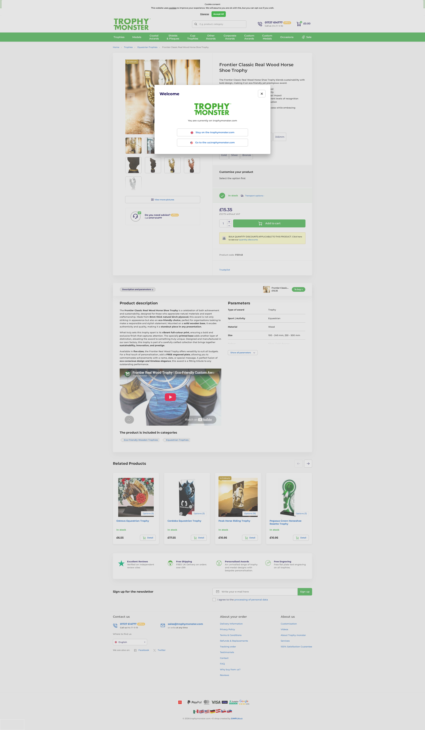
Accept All (218, 14)
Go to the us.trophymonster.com (215, 142)
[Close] (261, 93)
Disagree (204, 14)
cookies (172, 8)
